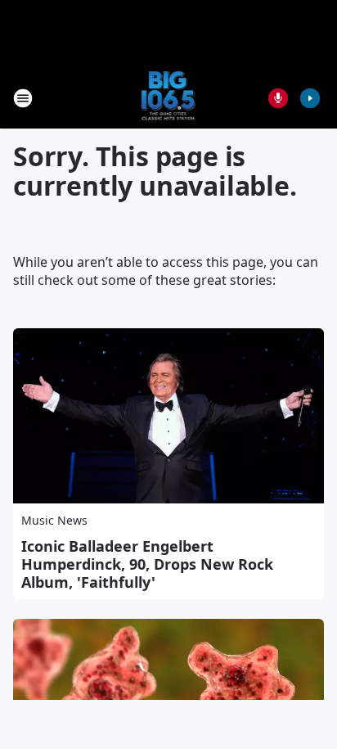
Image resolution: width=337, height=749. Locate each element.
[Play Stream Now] (310, 98)
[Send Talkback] (278, 98)
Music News (54, 520)
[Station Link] (169, 97)
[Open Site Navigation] (23, 98)
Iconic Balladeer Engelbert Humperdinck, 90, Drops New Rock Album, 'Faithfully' (147, 564)
